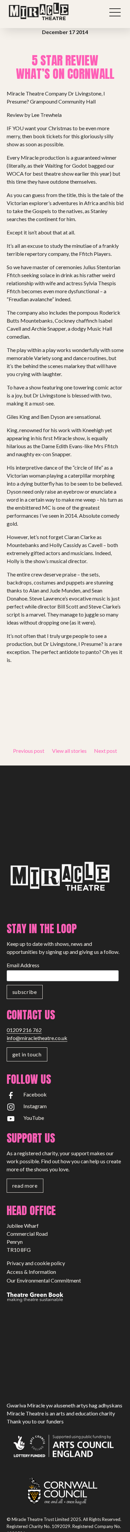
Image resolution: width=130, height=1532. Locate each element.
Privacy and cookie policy (36, 1263)
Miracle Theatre (53, 11)
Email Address (23, 965)
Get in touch (27, 1054)
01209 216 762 (24, 1030)
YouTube (33, 1118)
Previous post (28, 750)
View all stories (69, 750)
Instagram (35, 1106)
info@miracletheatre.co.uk (37, 1038)
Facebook (35, 1094)
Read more (25, 1185)
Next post (105, 750)
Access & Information (31, 1271)
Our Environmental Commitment (44, 1280)
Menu (115, 12)
